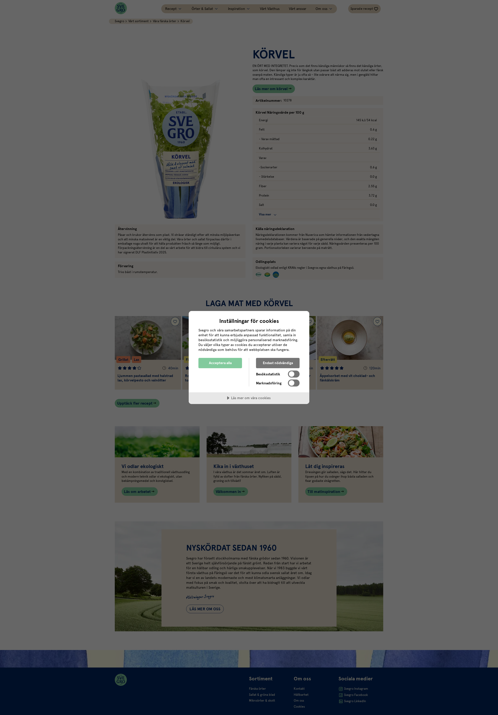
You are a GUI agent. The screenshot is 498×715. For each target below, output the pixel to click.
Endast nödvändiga (278, 363)
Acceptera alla (220, 363)
